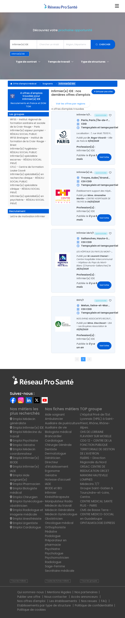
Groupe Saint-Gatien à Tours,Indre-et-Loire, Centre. (96, 492)
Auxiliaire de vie (56, 427)
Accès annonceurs (84, 597)
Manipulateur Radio (59, 501)
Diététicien (52, 458)
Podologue (53, 536)
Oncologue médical (59, 523)
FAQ (104, 601)
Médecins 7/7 (89, 484)
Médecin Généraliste (59, 510)
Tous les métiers (18, 580)
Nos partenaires (86, 592)
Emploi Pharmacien (26, 484)
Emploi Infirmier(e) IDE (28, 428)
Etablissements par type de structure (44, 605)
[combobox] (23, 44)
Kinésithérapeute (57, 497)
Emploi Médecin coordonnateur (22, 451)
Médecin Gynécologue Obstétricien (61, 516)
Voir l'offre (104, 157)
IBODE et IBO (53, 488)
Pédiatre (51, 532)
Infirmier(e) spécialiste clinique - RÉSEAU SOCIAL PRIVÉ (25, 188)
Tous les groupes (89, 580)
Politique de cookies (31, 610)
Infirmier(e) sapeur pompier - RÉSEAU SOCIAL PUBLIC (28, 132)
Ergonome (52, 471)
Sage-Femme (55, 566)
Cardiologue (54, 441)
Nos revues (89, 601)
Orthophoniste (55, 527)
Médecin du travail (58, 506)
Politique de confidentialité (94, 605)
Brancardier (53, 436)
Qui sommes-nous (30, 592)
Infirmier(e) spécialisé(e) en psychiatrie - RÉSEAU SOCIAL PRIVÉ (27, 199)
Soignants (48, 83)
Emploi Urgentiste (25, 523)
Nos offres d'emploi (31, 601)
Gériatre (51, 475)
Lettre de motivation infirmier (27, 216)
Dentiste (51, 449)
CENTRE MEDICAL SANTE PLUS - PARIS (96, 503)
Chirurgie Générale (58, 445)
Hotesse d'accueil (57, 480)
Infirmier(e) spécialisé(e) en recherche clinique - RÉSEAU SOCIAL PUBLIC (27, 177)
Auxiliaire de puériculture (62, 423)
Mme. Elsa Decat (97, 323)
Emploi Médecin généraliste (22, 421)
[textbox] (23, 44)
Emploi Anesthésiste (26, 519)
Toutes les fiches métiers (57, 580)
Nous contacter (56, 597)
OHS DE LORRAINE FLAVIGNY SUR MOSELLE (95, 434)
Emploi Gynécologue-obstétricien (27, 503)
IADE (48, 484)
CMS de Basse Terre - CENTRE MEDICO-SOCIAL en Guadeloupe (97, 514)
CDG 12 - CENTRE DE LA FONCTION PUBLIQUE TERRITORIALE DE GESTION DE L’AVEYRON (97, 447)
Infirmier (50, 493)
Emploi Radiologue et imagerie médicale (26, 512)
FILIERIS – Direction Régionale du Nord (93, 460)
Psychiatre (52, 549)
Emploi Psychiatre (25, 441)
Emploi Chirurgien (25, 497)
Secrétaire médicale (59, 571)
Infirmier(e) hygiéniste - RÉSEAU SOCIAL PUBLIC (24, 150)
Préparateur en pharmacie (55, 542)
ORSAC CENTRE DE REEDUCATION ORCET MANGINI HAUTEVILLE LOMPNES (94, 473)
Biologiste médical (58, 432)
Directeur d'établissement (56, 464)
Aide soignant (55, 415)
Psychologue (54, 553)
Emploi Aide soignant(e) (19, 477)
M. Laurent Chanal (98, 256)
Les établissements (63, 601)
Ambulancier (54, 419)
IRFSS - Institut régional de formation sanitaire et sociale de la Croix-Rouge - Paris (27, 123)
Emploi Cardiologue (26, 527)
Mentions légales (59, 592)
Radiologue (53, 562)
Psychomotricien (57, 558)
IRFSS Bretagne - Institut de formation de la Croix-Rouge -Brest (28, 141)
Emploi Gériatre (23, 445)
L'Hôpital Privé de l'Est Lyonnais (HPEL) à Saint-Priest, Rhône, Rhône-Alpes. (97, 421)
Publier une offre (29, 597)
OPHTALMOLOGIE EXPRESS (97, 523)
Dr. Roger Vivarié (97, 137)
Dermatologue (55, 453)
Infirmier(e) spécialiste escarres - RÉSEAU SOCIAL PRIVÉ (25, 159)
